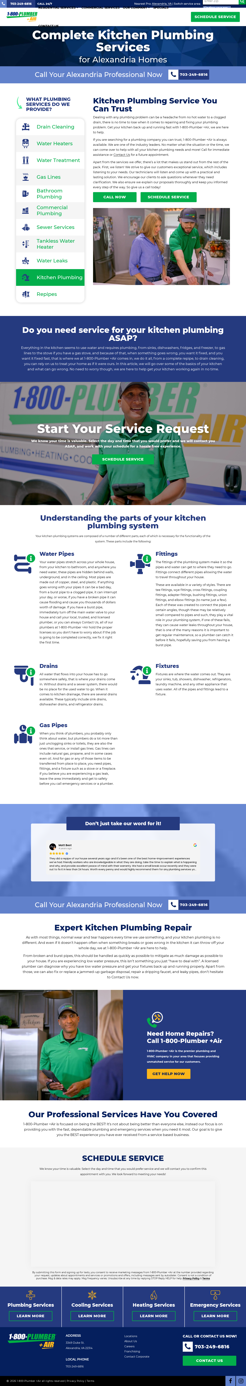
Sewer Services (55, 227)
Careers (129, 1346)
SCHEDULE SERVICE (215, 17)
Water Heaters (55, 143)
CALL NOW (114, 197)
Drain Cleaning (55, 127)
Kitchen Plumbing (60, 277)
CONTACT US (209, 1360)
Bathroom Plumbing (50, 194)
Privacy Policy (191, 1278)
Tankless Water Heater (56, 244)
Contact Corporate (136, 1356)
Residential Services (56, 7)
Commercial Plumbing (52, 210)
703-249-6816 (75, 1366)
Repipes (47, 294)
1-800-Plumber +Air (191, 1040)
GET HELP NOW (168, 1074)
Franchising (132, 1351)
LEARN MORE (31, 1316)
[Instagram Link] (241, 1381)
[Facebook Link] (230, 1381)
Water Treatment (58, 160)
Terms (206, 1278)
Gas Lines (49, 177)
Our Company (135, 7)
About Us (130, 1341)
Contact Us (48, 26)
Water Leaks (52, 261)
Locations (130, 1336)
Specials (160, 7)
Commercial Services (100, 7)
